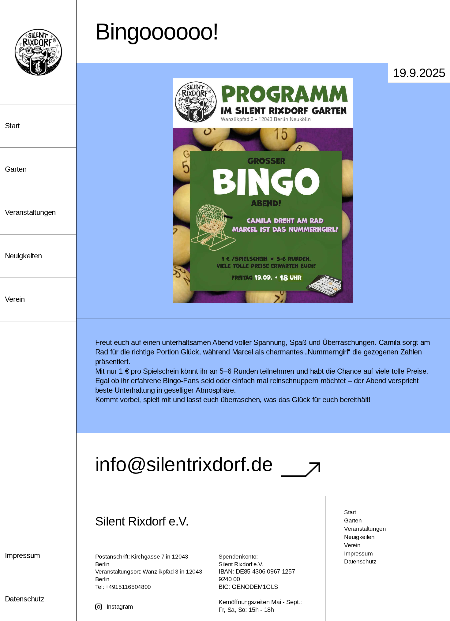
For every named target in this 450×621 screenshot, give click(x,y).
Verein (352, 545)
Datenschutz (360, 561)
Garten (353, 520)
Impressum (358, 553)
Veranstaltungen (365, 529)
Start (350, 512)
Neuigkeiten (359, 537)
